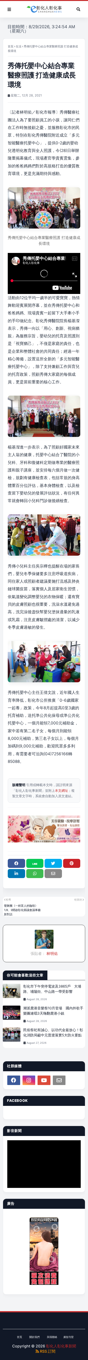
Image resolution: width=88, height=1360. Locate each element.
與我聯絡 (52, 1337)
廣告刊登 (68, 1337)
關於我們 (34, 1337)
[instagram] (29, 1080)
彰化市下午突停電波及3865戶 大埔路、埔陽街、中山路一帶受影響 (52, 989)
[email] (59, 1080)
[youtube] (44, 1080)
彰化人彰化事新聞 (61, 1346)
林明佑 (52, 953)
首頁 (10, 46)
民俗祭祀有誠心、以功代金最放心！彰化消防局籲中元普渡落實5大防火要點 (53, 1033)
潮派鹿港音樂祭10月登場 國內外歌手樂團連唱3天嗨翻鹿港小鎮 (53, 1011)
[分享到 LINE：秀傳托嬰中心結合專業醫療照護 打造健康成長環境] (35, 863)
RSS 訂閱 (47, 1351)
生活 (18, 46)
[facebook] (13, 1080)
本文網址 (61, 790)
